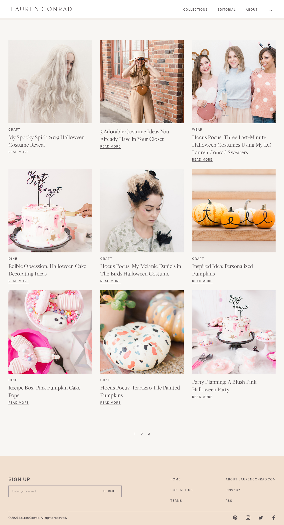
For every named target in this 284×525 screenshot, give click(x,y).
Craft (14, 129)
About (252, 9)
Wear (197, 129)
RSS (229, 500)
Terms (176, 500)
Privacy (233, 490)
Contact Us (181, 490)
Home (175, 479)
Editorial (227, 9)
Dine (12, 258)
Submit (109, 491)
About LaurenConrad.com (251, 479)
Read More (18, 152)
